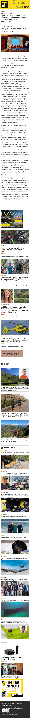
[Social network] (25, 6)
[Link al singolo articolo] (15, 237)
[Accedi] (19, 3)
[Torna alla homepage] (4, 4)
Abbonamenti (14, 714)
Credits (9, 714)
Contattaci (9, 712)
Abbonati (22, 2)
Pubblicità (14, 712)
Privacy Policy (19, 712)
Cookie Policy (5, 714)
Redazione (4, 712)
